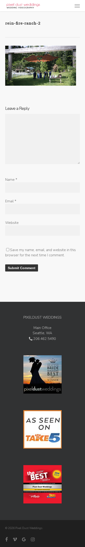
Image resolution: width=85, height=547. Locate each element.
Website (12, 222)
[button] (77, 5)
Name (11, 179)
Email (10, 201)
